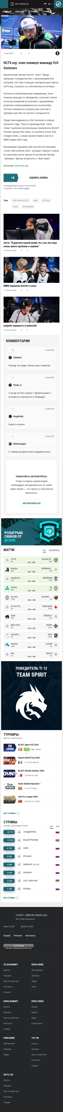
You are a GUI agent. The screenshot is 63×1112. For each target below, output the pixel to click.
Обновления (37, 970)
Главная (6, 12)
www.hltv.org (21, 166)
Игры (34, 987)
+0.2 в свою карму (21, 188)
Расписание (37, 1023)
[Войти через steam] (58, 4)
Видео (34, 1012)
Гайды (34, 981)
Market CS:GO (27, 927)
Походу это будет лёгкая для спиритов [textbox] (29, 366)
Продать (7, 976)
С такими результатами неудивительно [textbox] (29, 452)
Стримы (33, 12)
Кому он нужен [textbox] (17, 425)
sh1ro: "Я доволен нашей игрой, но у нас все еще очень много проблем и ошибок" (30, 244)
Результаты (54, 550)
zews (35, 200)
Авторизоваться (31, 503)
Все (44, 550)
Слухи (15, 207)
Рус (57, 826)
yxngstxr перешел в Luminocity (20, 325)
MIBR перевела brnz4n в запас (20, 285)
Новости (19, 12)
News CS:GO (9, 927)
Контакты (31, 936)
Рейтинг (18, 936)
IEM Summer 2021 (21, 200)
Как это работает (11, 981)
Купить (7, 970)
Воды (34, 1018)
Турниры (46, 12)
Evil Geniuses (28, 207)
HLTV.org (46, 200)
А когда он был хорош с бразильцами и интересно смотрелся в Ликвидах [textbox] (30, 395)
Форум (34, 1007)
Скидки (7, 992)
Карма (7, 936)
